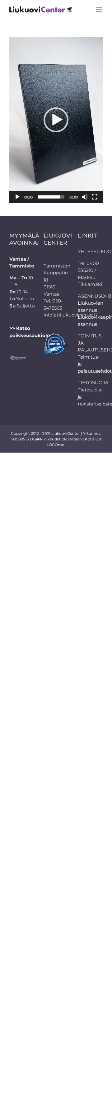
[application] (56, 120)
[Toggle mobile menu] (99, 9)
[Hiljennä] (85, 197)
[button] (56, 119)
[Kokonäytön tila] (94, 197)
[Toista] (17, 197)
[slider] (51, 197)
